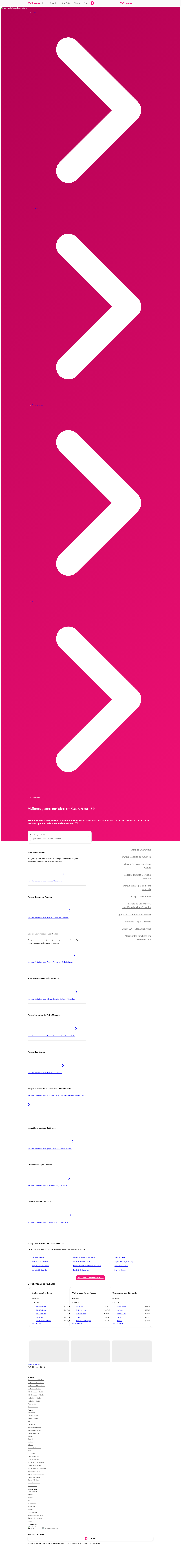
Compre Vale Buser (33, 1480)
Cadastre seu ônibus (33, 1459)
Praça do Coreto (119, 1257)
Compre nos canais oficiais (35, 1474)
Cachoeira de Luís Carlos (81, 1261)
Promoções (53, 3)
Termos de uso (32, 1503)
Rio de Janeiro (41, 1306)
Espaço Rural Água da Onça (123, 1261)
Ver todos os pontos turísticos (91, 1278)
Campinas (39, 1317)
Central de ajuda (32, 1492)
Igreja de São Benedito (39, 1270)
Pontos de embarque (34, 1483)
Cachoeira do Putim (38, 1257)
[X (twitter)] (37, 1367)
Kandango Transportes (34, 1430)
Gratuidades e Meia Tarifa (35, 1515)
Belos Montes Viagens (34, 1427)
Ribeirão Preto (41, 1310)
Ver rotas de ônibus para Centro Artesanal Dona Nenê (48, 1222)
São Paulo (79, 1306)
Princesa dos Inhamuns (34, 1448)
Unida (29, 1451)
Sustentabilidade (32, 1512)
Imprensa (30, 1494)
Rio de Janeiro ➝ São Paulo (36, 1380)
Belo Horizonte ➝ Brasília (35, 1392)
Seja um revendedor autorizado (37, 1468)
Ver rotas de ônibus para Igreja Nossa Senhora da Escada (50, 1149)
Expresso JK (31, 1424)
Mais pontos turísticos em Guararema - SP (138, 937)
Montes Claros (121, 1314)
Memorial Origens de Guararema (84, 1257)
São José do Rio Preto (43, 1321)
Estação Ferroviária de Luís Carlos (137, 866)
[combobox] (59, 838)
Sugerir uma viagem (34, 1477)
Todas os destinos (33, 1407)
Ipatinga (119, 1317)
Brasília (119, 1321)
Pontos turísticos (32, 1486)
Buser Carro (31, 1412)
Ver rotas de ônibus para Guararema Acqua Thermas (48, 1185)
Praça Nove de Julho (121, 1266)
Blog (29, 1500)
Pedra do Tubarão (120, 1270)
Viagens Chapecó (33, 1418)
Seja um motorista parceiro (36, 1462)
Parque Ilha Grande (141, 896)
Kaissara (30, 1445)
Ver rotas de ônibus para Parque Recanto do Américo (48, 918)
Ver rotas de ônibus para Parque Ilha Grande (45, 1073)
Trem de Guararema (140, 849)
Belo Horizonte (41, 1314)
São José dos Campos (83, 1321)
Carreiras (30, 1509)
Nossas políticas (32, 1506)
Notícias (30, 1497)
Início (44, 3)
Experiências (66, 3)
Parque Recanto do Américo (136, 856)
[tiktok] (45, 1367)
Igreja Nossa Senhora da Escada (134, 914)
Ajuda (86, 3)
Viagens (77, 3)
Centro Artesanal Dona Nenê (136, 928)
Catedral (30, 1439)
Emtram (30, 1436)
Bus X (29, 1421)
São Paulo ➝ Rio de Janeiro (36, 1383)
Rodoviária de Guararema (40, 1261)
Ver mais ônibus (37, 1323)
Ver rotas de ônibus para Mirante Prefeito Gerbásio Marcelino (51, 999)
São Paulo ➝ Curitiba (34, 1389)
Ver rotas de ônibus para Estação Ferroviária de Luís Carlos (51, 962)
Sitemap (30, 1521)
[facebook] (33, 1367)
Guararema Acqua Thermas (137, 921)
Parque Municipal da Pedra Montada (137, 887)
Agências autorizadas (34, 1471)
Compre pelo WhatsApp (35, 1518)
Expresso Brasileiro (33, 1456)
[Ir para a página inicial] (34, 1364)
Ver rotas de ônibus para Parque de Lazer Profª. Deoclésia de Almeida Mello (57, 1095)
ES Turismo (31, 1453)
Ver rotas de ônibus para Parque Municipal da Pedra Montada (51, 1036)
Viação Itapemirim (33, 1433)
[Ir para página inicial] (34, 3)
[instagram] (29, 1367)
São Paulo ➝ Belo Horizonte (36, 1386)
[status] (49, 1351)
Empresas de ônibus (33, 1415)
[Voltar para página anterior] (96, 3)
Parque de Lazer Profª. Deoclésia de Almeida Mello (136, 905)
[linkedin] (41, 1367)
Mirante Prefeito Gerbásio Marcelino (137, 876)
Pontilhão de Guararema (81, 1270)
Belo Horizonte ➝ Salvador (36, 1395)
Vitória (78, 1317)
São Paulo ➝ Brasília (34, 1401)
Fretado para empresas (34, 1465)
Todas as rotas (32, 1404)
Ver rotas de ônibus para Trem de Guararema (45, 881)
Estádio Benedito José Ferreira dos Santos (87, 1266)
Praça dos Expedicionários (40, 1266)
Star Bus (30, 1442)
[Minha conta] (92, 3)
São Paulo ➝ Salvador (34, 1398)
